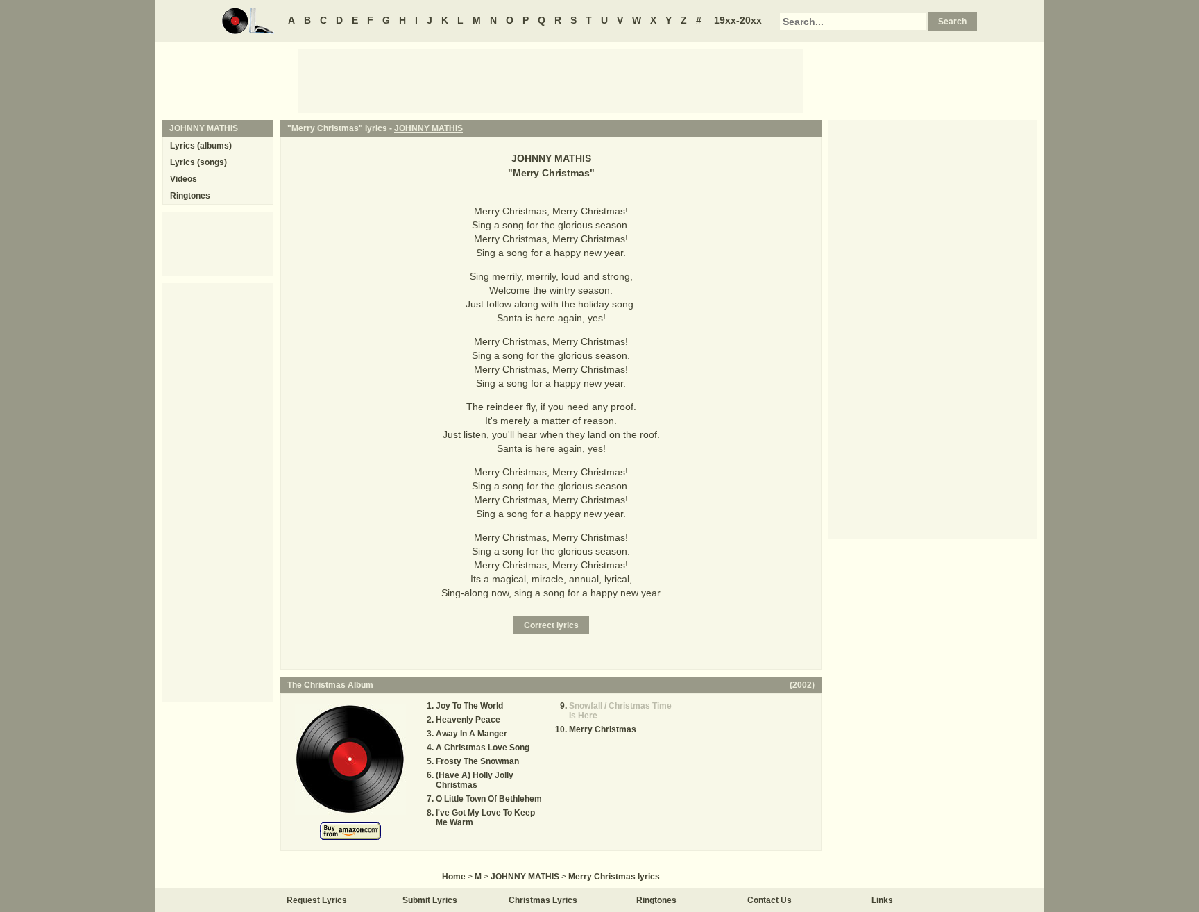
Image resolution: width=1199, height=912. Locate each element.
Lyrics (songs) (198, 162)
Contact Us (769, 900)
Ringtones (190, 196)
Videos (183, 179)
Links (882, 900)
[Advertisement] (550, 80)
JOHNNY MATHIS (428, 128)
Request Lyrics (317, 900)
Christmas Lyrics (543, 900)
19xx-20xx (738, 20)
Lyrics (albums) (201, 146)
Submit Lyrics (429, 900)
